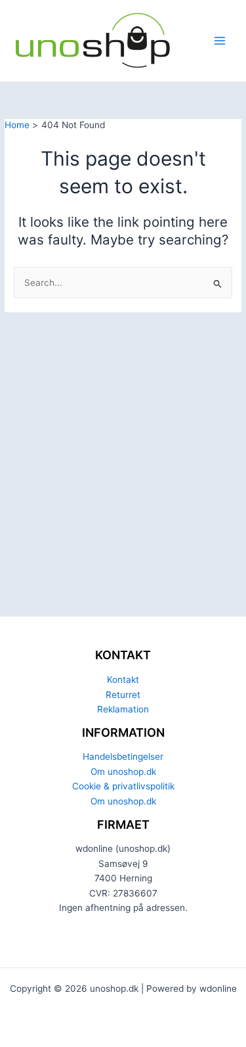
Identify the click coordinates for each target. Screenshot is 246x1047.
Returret (123, 694)
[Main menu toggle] (220, 41)
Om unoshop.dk (123, 771)
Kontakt (123, 679)
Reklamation (123, 709)
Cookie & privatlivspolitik (123, 786)
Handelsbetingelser (123, 756)
